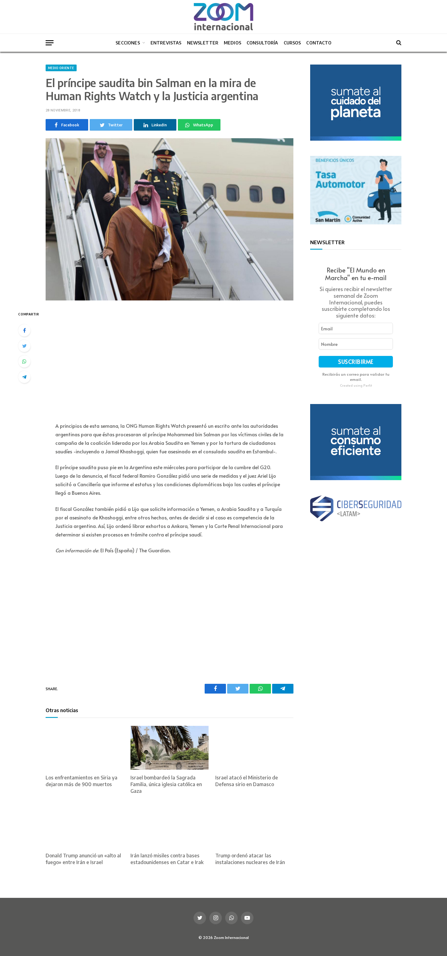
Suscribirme (355, 362)
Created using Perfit (356, 385)
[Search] (398, 43)
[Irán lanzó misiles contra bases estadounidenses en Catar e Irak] (169, 825)
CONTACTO (318, 42)
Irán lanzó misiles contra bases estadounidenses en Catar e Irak (166, 858)
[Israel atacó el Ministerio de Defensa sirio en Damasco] (254, 748)
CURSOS (292, 42)
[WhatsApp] (24, 361)
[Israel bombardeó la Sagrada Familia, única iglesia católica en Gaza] (169, 748)
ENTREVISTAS (166, 42)
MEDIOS (232, 42)
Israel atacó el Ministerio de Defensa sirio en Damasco (246, 781)
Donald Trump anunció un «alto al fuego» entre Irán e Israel (83, 858)
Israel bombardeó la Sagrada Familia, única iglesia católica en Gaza (166, 784)
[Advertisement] (169, 362)
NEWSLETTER (203, 42)
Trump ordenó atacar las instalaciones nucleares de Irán (250, 858)
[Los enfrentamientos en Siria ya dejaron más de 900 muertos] (85, 748)
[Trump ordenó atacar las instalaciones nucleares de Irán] (254, 825)
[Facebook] (24, 330)
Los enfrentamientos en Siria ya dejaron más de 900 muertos (81, 781)
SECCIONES (128, 42)
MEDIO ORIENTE (61, 68)
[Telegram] (24, 377)
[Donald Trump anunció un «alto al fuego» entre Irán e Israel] (85, 825)
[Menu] (50, 43)
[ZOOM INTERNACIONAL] (223, 16)
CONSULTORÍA (262, 42)
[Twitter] (24, 346)
